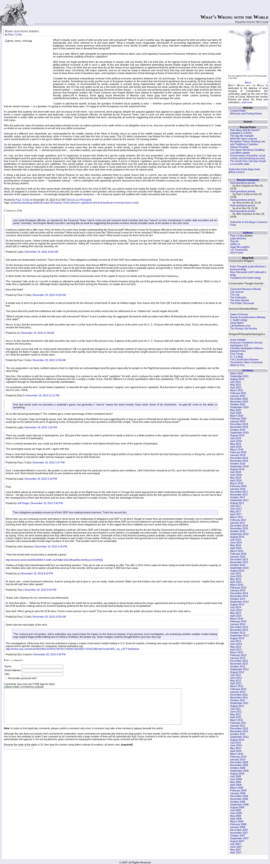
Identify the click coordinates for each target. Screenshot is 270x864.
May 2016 (235, 545)
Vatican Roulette (239, 147)
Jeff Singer (23, 503)
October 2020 (237, 404)
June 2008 (236, 813)
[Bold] (8, 687)
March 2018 (236, 483)
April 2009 (236, 785)
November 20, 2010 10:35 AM (49, 616)
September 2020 (239, 407)
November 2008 (239, 799)
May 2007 (235, 849)
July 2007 (235, 844)
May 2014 (235, 613)
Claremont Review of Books (245, 289)
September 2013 (239, 635)
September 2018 (239, 466)
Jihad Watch (237, 323)
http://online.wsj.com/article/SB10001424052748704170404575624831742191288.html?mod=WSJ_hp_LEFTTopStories (72, 649)
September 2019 (239, 432)
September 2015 (239, 568)
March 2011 (236, 720)
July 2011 (235, 708)
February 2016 (238, 553)
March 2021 (236, 390)
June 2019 (236, 441)
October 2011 (237, 700)
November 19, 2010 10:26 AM (49, 295)
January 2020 (237, 421)
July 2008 (235, 810)
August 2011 (237, 706)
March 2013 (236, 652)
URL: (7, 674)
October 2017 (237, 497)
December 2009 (239, 762)
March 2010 (236, 754)
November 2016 (239, 528)
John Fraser (236, 252)
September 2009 (239, 770)
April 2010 (236, 751)
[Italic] (16, 687)
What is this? (236, 172)
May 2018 (235, 477)
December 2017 (239, 491)
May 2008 (235, 816)
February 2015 (238, 587)
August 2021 (237, 379)
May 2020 (235, 410)
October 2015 (237, 565)
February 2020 (238, 418)
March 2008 (236, 821)
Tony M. (234, 241)
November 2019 (239, 427)
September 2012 (239, 669)
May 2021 (235, 384)
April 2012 (236, 683)
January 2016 (237, 556)
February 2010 (238, 756)
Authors (248, 232)
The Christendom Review (244, 359)
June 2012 (236, 677)
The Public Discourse (242, 303)
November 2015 (239, 562)
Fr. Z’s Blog (236, 356)
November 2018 (239, 460)
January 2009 (237, 793)
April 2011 (235, 717)
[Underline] (27, 687)
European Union (60, 202)
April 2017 (236, 514)
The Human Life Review (243, 328)
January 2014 (237, 624)
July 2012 (235, 675)
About (248, 82)
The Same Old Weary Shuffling (247, 150)
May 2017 (235, 511)
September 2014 (239, 601)
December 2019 (239, 424)
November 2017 (239, 494)
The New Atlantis (239, 300)
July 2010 (235, 742)
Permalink (86, 200)
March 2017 (236, 517)
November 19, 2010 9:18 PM (37, 573)
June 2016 (236, 542)
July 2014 (235, 607)
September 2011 (239, 703)
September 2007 (239, 838)
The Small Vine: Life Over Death (248, 161)
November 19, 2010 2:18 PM (41, 478)
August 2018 (237, 469)
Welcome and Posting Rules (246, 113)
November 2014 (239, 596)
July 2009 (235, 776)
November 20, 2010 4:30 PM (50, 654)
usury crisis (131, 202)
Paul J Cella (237, 235)
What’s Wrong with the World (234, 17)
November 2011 (239, 697)
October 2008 (237, 801)
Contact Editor (238, 110)
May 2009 (235, 782)
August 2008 (237, 807)
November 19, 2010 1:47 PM (49, 462)
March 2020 (236, 415)
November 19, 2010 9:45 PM (40, 589)
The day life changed (241, 135)
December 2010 (239, 728)
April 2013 (236, 649)
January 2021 (237, 396)
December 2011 (239, 694)
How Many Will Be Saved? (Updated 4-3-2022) (245, 131)
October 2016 (237, 531)
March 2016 (236, 551)
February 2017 (238, 520)
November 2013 (239, 630)
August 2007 (237, 841)
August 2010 (237, 739)
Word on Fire (237, 365)
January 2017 (237, 522)
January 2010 (237, 759)
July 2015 (235, 573)
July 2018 (235, 472)
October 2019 (237, 429)
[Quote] (39, 687)
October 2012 (237, 666)
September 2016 (239, 534)
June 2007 (236, 847)
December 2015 (239, 559)
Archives (247, 370)
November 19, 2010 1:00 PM (41, 427)
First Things (236, 354)
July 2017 (235, 506)
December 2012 (239, 661)
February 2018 (238, 486)
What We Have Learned (243, 138)
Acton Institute (238, 339)
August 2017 (237, 503)
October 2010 (237, 734)
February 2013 (238, 655)
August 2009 (237, 773)
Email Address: (12, 670)
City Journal (236, 292)
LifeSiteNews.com (240, 325)
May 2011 (235, 714)
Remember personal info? (22, 678)
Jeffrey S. (235, 244)
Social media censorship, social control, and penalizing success (247, 157)
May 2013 (235, 646)
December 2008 (239, 796)
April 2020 (236, 413)
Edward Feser (238, 351)
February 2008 (238, 824)
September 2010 (239, 737)
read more (247, 102)
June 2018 (236, 475)
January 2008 (237, 827)
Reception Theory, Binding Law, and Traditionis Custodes (247, 143)
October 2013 (237, 632)
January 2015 (237, 590)
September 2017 (239, 500)
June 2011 (236, 711)
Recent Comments (248, 180)
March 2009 (236, 787)
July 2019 (235, 438)
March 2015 (236, 584)
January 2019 (237, 455)
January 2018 (237, 489)
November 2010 (239, 731)
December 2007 (239, 830)
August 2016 (237, 537)
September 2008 (239, 804)
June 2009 (236, 779)
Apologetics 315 (239, 345)
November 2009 (239, 765)
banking (27, 202)
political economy (113, 202)
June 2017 (236, 508)
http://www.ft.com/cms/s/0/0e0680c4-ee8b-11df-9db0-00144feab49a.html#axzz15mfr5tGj (54, 560)
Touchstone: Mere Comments (246, 362)
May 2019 (235, 444)
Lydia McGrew (238, 238)
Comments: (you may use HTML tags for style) (29, 684)
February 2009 (238, 790)
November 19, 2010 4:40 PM (51, 546)
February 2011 (238, 723)
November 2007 (239, 832)
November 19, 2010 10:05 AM (41, 251)
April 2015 (236, 582)
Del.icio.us (72, 200)
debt (36, 202)
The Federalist (238, 297)
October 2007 (237, 835)
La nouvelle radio (239, 164)
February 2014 (238, 621)
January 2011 (237, 725)
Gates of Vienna (239, 314)
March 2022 (236, 373)
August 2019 (237, 435)
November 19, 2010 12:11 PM (42, 395)
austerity (16, 202)
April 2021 (236, 387)
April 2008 (236, 818)
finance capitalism (82, 202)
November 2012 (239, 663)
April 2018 (236, 480)
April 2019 (236, 446)
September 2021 (239, 376)
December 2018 (239, 458)
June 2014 (236, 610)
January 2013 (237, 658)
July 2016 (235, 539)
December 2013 (239, 627)
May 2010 (235, 748)
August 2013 (237, 638)
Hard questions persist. (243, 183)
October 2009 (237, 768)
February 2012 (238, 689)
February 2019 (238, 452)
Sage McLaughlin (240, 247)
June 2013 (236, 644)
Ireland (98, 202)
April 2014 (236, 615)
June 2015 (236, 576)
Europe (45, 202)
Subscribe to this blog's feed (244, 169)
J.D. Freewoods (239, 249)
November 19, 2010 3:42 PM (47, 503)
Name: (8, 666)
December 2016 (239, 525)
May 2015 (235, 579)
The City (235, 294)
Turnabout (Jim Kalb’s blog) (245, 277)
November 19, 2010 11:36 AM (37, 333)
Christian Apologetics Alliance (246, 348)
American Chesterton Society (246, 342)
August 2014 (237, 604)
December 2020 (239, 398)
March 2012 (236, 686)
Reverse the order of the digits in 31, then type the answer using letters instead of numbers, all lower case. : (68, 744)
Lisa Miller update (240, 152)
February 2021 (238, 393)
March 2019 (236, 449)
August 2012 (237, 672)
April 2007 (236, 852)
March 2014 (236, 618)
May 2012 (235, 680)
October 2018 (237, 463)
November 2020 (239, 401)
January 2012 (237, 692)
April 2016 (236, 548)
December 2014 (239, 593)
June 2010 (236, 745)
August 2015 (237, 570)
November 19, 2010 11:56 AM (49, 360)
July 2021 (235, 382)
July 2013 (235, 641)
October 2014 (237, 599)
